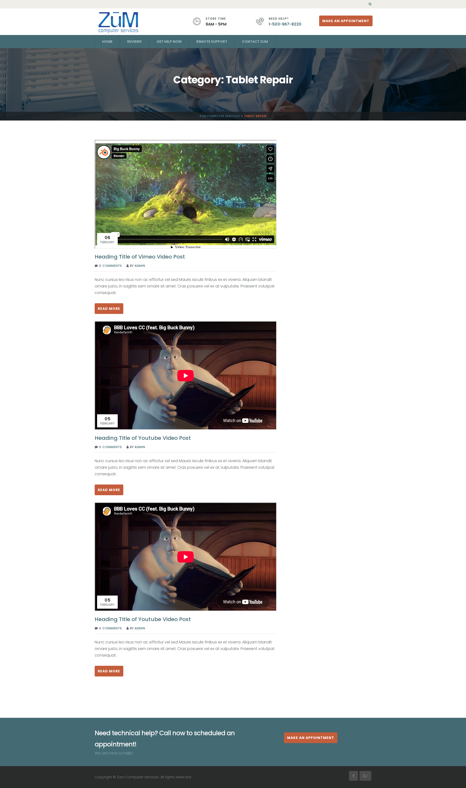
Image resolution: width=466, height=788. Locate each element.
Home (107, 41)
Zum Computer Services (220, 116)
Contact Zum (255, 41)
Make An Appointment (345, 20)
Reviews (134, 41)
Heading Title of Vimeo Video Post (140, 256)
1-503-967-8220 (285, 24)
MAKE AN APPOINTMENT (310, 737)
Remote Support (211, 41)
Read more (109, 308)
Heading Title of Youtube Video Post (143, 438)
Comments (112, 265)
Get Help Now (169, 41)
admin (139, 265)
